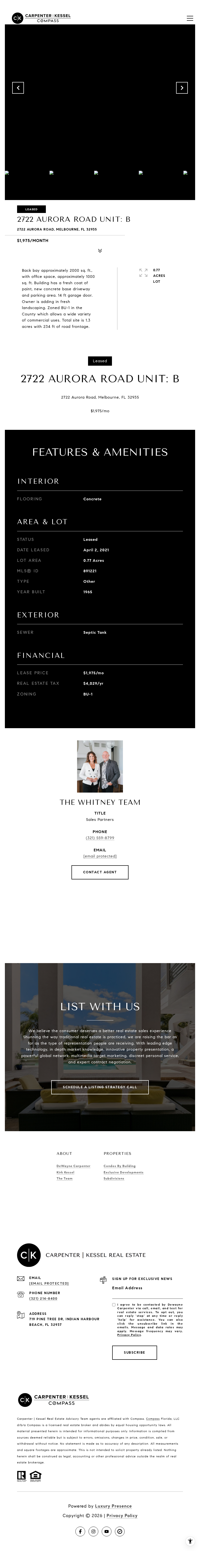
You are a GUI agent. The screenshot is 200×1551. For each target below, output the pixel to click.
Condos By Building (120, 1166)
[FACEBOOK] (80, 1531)
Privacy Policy (129, 1335)
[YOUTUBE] (106, 1531)
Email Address (127, 1288)
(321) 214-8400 (43, 1299)
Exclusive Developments (124, 1172)
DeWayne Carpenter (73, 1166)
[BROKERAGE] (120, 1531)
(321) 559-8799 (100, 838)
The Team (65, 1178)
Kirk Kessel (65, 1172)
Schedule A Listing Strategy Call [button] (100, 1087)
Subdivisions (114, 1178)
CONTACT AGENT (100, 872)
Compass (153, 1418)
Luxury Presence (113, 1506)
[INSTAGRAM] (93, 1531)
